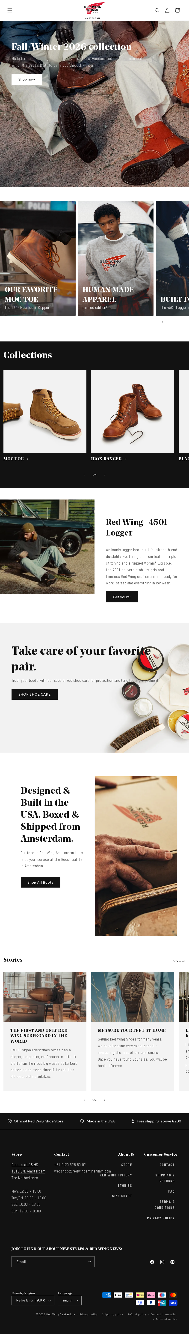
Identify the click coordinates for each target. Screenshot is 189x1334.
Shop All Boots (40, 882)
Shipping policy (112, 1314)
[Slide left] (84, 475)
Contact (167, 1165)
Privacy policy (89, 1314)
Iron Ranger (106, 459)
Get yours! (122, 597)
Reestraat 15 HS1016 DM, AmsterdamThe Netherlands (28, 1171)
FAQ (171, 1191)
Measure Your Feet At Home (132, 1031)
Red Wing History (116, 1175)
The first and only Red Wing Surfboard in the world (39, 1036)
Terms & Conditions (165, 1204)
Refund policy (137, 1314)
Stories (125, 1185)
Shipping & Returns (165, 1178)
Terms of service (166, 1319)
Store (126, 1165)
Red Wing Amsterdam (60, 1314)
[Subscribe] (89, 1261)
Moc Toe (13, 459)
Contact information (164, 1314)
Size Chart (122, 1196)
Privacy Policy (161, 1218)
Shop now (26, 79)
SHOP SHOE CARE (34, 694)
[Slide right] (105, 475)
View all (179, 961)
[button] (10, 10)
